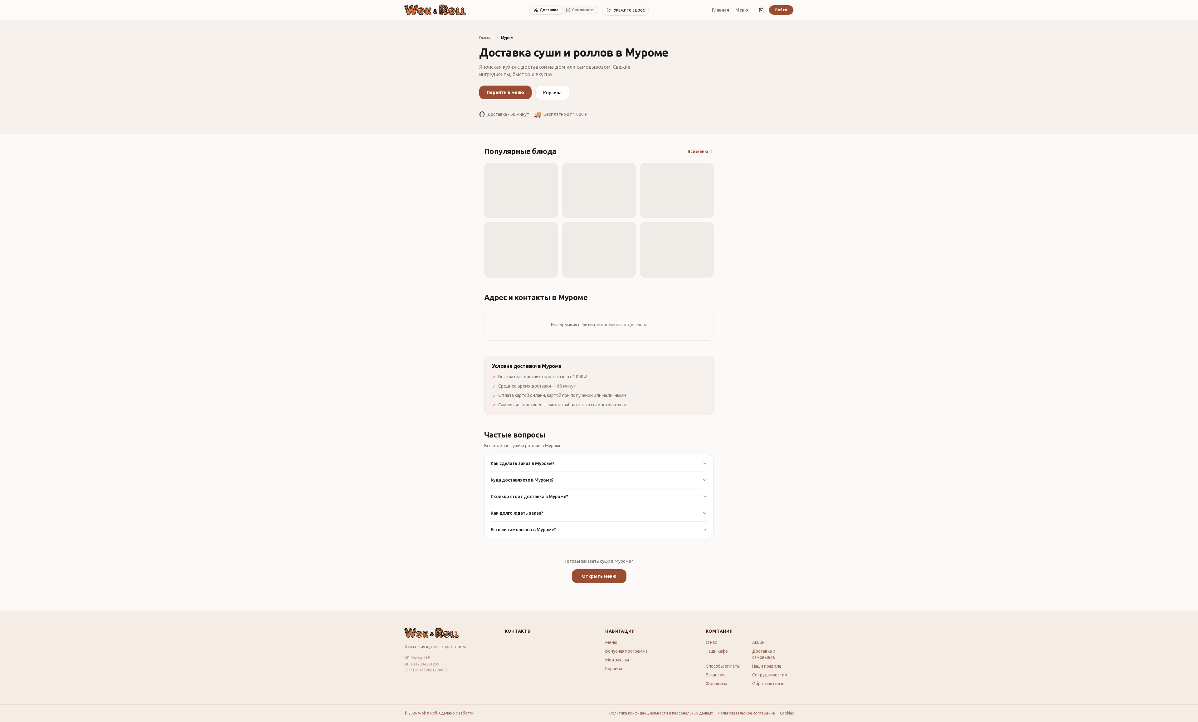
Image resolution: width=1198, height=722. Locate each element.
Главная (720, 9)
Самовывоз (583, 10)
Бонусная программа (626, 651)
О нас (711, 642)
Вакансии (715, 674)
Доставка (549, 10)
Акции (758, 642)
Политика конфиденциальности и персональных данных (661, 713)
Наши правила (766, 666)
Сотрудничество (769, 674)
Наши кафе (717, 651)
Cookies (787, 713)
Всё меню (698, 151)
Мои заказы (617, 659)
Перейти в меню (505, 92)
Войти (781, 10)
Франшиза (716, 683)
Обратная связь (768, 683)
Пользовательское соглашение (746, 713)
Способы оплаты (723, 666)
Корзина (552, 92)
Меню (741, 9)
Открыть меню (599, 576)
